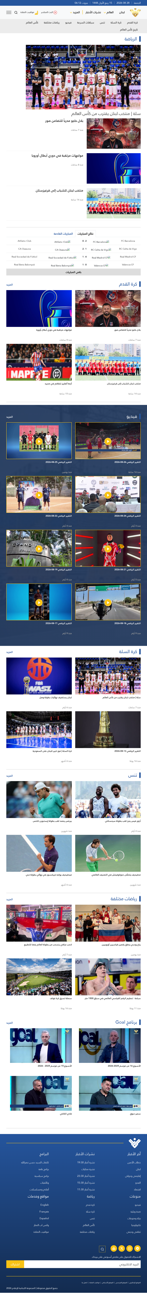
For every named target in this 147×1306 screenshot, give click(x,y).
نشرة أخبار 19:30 (86, 1162)
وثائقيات (44, 1182)
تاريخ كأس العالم (129, 29)
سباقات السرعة (85, 22)
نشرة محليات (88, 1169)
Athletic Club (24, 241)
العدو (138, 1182)
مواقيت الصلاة (27, 12)
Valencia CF (128, 265)
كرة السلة (116, 22)
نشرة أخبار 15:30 (86, 1182)
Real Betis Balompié (24, 265)
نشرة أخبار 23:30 (86, 1176)
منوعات (135, 1196)
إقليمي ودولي (133, 1176)
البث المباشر (47, 12)
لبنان (122, 12)
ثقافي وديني (134, 1231)
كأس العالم (32, 22)
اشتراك (15, 1264)
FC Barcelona (128, 241)
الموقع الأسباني (107, 1282)
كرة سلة (90, 1211)
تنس (102, 22)
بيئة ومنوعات (134, 1218)
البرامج (44, 1154)
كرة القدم (132, 22)
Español (44, 1218)
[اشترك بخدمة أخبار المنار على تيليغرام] (137, 1249)
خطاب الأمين (134, 1162)
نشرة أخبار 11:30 (86, 1189)
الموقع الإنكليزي (135, 1282)
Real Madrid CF (128, 257)
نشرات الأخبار (93, 12)
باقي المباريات (73, 272)
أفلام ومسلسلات (39, 1189)
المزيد (76, 12)
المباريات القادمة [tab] (63, 233)
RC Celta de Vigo (128, 249)
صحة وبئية (136, 1211)
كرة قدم (90, 1204)
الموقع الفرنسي (121, 1282)
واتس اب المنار (41, 1225)
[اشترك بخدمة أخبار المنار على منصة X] (121, 1249)
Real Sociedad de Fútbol (24, 257)
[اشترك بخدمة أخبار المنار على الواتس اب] (129, 1249)
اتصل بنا (84, 1282)
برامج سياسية (42, 1176)
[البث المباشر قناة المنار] (113, 1249)
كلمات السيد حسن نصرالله (35, 1162)
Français (44, 1211)
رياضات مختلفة (52, 22)
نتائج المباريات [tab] (85, 233)
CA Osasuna (24, 249)
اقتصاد (137, 1189)
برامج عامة (44, 1169)
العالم (110, 12)
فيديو (68, 22)
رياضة (91, 1196)
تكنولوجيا (136, 1225)
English (44, 1204)
